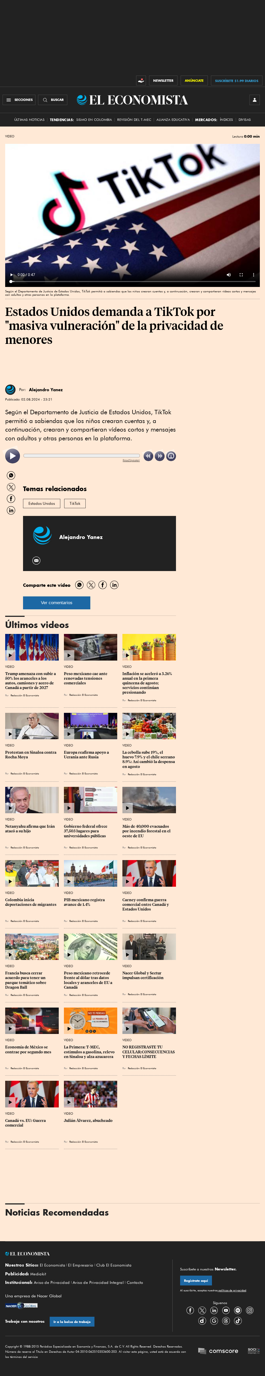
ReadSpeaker (131, 460)
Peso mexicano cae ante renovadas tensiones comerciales (86, 678)
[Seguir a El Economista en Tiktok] (238, 1320)
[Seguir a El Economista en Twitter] (202, 1310)
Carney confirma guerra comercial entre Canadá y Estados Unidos (146, 905)
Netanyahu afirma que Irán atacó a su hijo (30, 828)
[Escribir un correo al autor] (36, 560)
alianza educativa (173, 120)
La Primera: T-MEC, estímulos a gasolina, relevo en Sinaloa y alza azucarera (89, 1052)
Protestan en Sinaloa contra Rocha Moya (31, 754)
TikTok (75, 503)
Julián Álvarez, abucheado (88, 1120)
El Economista (52, 1265)
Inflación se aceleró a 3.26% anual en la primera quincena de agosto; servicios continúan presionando (147, 683)
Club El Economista (113, 1265)
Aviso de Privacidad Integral (98, 1282)
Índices (226, 120)
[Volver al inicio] (85, 1254)
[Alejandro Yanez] (10, 389)
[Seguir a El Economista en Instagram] (250, 1310)
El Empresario (80, 1265)
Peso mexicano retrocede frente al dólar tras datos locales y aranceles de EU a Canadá (88, 980)
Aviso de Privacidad (52, 1282)
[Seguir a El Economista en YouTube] (226, 1310)
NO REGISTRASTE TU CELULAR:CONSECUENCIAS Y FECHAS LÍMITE (148, 1052)
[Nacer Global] (21, 1306)
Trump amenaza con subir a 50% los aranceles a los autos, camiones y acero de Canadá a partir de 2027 (31, 680)
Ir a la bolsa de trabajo (72, 1322)
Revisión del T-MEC (134, 120)
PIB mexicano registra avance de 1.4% (85, 902)
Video (9, 136)
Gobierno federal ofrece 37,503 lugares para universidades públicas (86, 831)
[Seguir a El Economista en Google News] (214, 1320)
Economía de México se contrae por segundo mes (28, 1049)
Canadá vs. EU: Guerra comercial (26, 1123)
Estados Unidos (41, 503)
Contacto (135, 1282)
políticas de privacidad (232, 1290)
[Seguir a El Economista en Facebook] (190, 1310)
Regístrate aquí (196, 1281)
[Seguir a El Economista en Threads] (226, 1320)
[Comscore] (218, 1351)
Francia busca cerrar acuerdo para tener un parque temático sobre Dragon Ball (26, 980)
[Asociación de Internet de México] (254, 1351)
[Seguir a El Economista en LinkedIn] (214, 1310)
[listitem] (12, 456)
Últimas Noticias (29, 120)
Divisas (245, 120)
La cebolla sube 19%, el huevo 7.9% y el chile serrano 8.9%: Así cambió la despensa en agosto (149, 759)
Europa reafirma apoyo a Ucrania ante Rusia (87, 754)
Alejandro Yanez (46, 389)
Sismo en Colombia (94, 120)
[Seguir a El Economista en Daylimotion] (202, 1320)
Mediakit (38, 1274)
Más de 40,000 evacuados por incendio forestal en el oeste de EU (146, 831)
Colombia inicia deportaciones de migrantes (30, 902)
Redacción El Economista (25, 695)
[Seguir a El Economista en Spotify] (238, 1310)
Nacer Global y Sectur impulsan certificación (143, 975)
